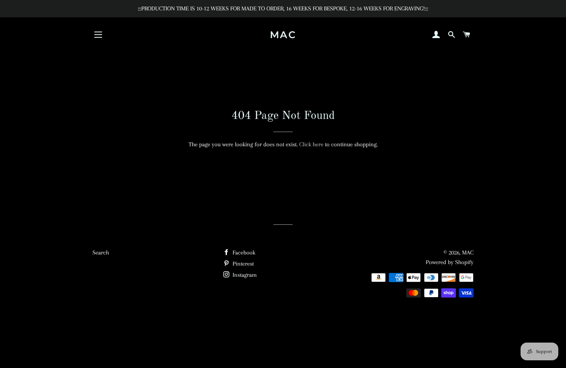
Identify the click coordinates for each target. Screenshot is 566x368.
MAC (283, 34)
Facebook (243, 252)
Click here (311, 144)
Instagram (244, 274)
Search (100, 252)
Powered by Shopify (450, 262)
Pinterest (242, 263)
